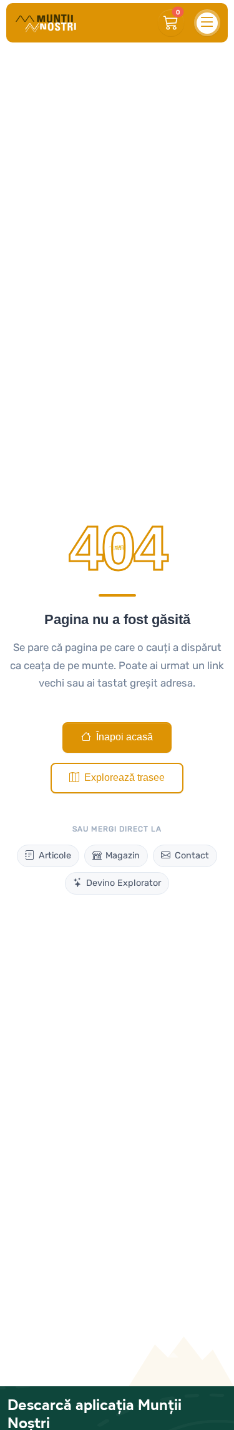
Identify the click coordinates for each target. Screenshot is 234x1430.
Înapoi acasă (124, 737)
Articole (55, 855)
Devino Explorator (123, 883)
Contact (192, 855)
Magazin (122, 855)
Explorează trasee (124, 777)
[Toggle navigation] (207, 22)
